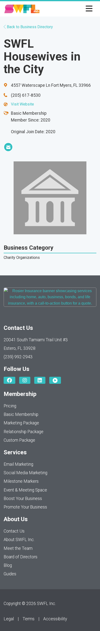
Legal (9, 618)
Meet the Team (18, 548)
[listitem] (8, 147)
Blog (8, 565)
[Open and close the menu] (67, 8)
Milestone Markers (21, 481)
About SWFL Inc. (19, 539)
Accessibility (55, 618)
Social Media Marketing (25, 472)
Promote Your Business (25, 507)
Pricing (10, 405)
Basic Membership (21, 414)
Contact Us (14, 531)
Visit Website (22, 104)
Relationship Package (23, 431)
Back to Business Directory (29, 27)
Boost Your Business (23, 498)
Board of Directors (20, 556)
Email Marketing (18, 464)
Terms (28, 618)
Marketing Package (21, 423)
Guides (10, 573)
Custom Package (19, 440)
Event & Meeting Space (25, 490)
